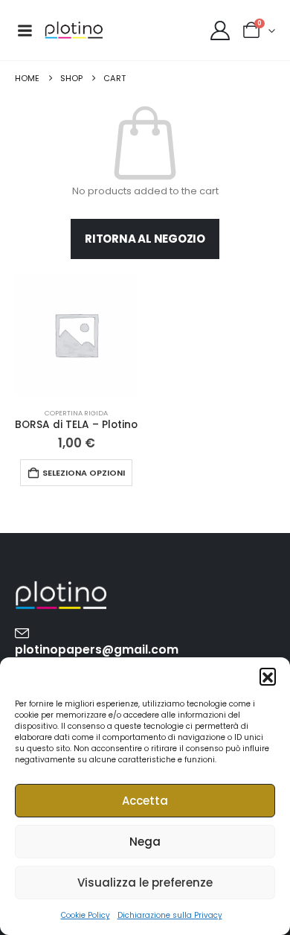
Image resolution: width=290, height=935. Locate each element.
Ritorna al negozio (145, 238)
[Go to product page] (76, 334)
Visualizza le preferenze (145, 882)
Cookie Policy (85, 915)
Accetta (145, 800)
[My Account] (219, 30)
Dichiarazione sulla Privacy (169, 915)
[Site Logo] (73, 30)
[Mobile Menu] (24, 30)
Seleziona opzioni (83, 473)
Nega (145, 841)
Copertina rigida (76, 413)
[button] (267, 675)
